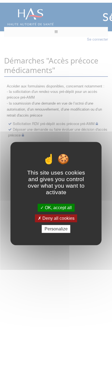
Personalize (56, 229)
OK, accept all (58, 207)
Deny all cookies (57, 218)
